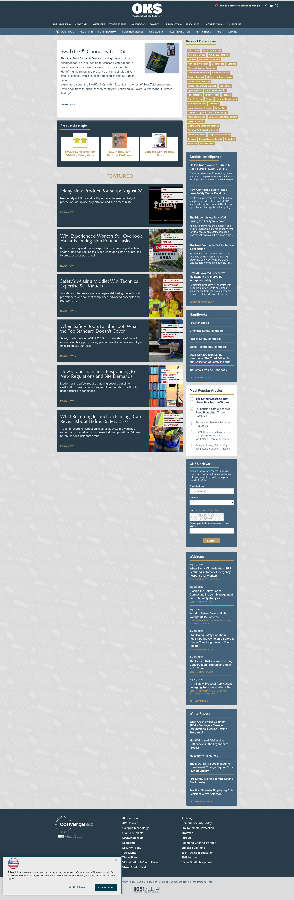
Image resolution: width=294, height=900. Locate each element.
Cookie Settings (77, 887)
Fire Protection (212, 94)
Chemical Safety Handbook (207, 331)
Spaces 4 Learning (193, 848)
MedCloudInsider (133, 838)
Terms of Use (165, 881)
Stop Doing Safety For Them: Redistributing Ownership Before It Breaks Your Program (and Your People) (212, 640)
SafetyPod (67, 31)
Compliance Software (198, 72)
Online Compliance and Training (203, 125)
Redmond (128, 843)
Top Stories (60, 24)
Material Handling (196, 117)
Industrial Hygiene (168, 196)
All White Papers (201, 801)
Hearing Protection (197, 103)
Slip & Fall (230, 139)
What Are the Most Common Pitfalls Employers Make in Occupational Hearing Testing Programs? (208, 727)
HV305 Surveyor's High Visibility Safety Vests (80, 153)
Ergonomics (225, 86)
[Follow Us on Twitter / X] (276, 5)
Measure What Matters (204, 755)
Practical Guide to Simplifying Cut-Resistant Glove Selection (211, 792)
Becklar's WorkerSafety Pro (159, 153)
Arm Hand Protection (198, 63)
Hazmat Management (226, 99)
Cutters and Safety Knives (219, 77)
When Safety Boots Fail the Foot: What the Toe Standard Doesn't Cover (99, 328)
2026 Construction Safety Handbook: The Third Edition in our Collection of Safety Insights (210, 358)
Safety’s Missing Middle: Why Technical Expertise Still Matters (99, 283)
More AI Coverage (202, 302)
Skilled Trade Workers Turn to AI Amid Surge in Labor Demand (210, 166)
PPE (219, 31)
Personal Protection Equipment (203, 130)
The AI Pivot (130, 857)
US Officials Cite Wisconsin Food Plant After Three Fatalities (213, 412)
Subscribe (234, 24)
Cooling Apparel (196, 77)
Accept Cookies (105, 887)
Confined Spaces (133, 31)
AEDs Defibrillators (212, 50)
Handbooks (138, 24)
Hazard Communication (170, 236)
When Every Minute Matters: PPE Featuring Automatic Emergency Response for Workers (210, 572)
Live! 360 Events (132, 833)
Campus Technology (135, 828)
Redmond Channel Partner (199, 843)
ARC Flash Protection (209, 59)
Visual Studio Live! (134, 867)
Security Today (131, 848)
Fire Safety (156, 31)
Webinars (99, 24)
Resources (192, 24)
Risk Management (173, 289)
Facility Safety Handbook (206, 339)
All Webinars (199, 701)
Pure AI (186, 838)
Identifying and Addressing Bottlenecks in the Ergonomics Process (209, 744)
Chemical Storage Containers (202, 68)
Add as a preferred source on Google (239, 5)
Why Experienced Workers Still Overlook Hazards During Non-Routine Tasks (101, 238)
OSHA (165, 382)
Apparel (192, 59)
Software (192, 143)
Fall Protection (179, 31)
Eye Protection (195, 90)
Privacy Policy (214, 510)
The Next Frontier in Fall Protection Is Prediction (212, 247)
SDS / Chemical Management (223, 117)
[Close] (116, 860)
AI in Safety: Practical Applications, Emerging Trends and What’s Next (211, 685)
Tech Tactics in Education (198, 853)
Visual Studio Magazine (196, 862)
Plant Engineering (196, 134)
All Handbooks (200, 377)
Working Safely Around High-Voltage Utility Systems (208, 615)
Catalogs (231, 63)
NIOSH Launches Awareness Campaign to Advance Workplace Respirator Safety (213, 436)
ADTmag (187, 818)
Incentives (214, 103)
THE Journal (189, 857)
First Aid (227, 94)
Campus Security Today (197, 823)
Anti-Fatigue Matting (218, 55)
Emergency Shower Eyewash (202, 86)
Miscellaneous (207, 143)
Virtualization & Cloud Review (141, 862)
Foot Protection (171, 325)
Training (232, 31)
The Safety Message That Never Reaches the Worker (213, 400)
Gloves (209, 99)
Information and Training (200, 108)
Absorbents (193, 50)
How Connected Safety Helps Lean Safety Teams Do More (208, 191)
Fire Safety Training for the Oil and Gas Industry (211, 780)
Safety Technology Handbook (208, 347)
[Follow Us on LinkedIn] (271, 5)
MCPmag (187, 833)
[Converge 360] (74, 825)
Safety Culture (170, 201)
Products (172, 24)
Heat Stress (203, 31)
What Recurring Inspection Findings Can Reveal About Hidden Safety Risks (100, 419)
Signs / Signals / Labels (210, 139)
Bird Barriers (218, 63)
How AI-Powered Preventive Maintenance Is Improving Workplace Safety (207, 276)
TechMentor (129, 853)
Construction (107, 31)
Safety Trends (170, 247)
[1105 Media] (69, 837)
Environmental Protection (198, 828)
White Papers (117, 24)
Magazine (81, 24)
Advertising (214, 24)
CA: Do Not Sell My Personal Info (193, 881)
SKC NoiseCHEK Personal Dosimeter (119, 153)
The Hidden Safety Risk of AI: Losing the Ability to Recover (208, 219)
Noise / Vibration (196, 121)
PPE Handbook (199, 323)
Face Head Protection (215, 90)
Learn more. (68, 104)
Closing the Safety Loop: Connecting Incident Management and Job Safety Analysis (211, 594)
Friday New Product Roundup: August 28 (101, 190)
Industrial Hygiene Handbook (208, 370)
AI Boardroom (131, 818)
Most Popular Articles (206, 391)
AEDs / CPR (86, 31)
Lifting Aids (220, 108)
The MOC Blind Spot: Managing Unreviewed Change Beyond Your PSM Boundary (211, 767)
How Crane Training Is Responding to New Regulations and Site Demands (97, 373)
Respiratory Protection (219, 134)
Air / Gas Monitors (196, 55)
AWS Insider (130, 823)
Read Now (67, 212)
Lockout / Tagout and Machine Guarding (207, 112)
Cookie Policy (144, 881)
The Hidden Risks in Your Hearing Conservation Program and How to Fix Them (211, 664)
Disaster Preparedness (199, 81)
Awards (155, 24)
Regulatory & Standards (169, 336)
